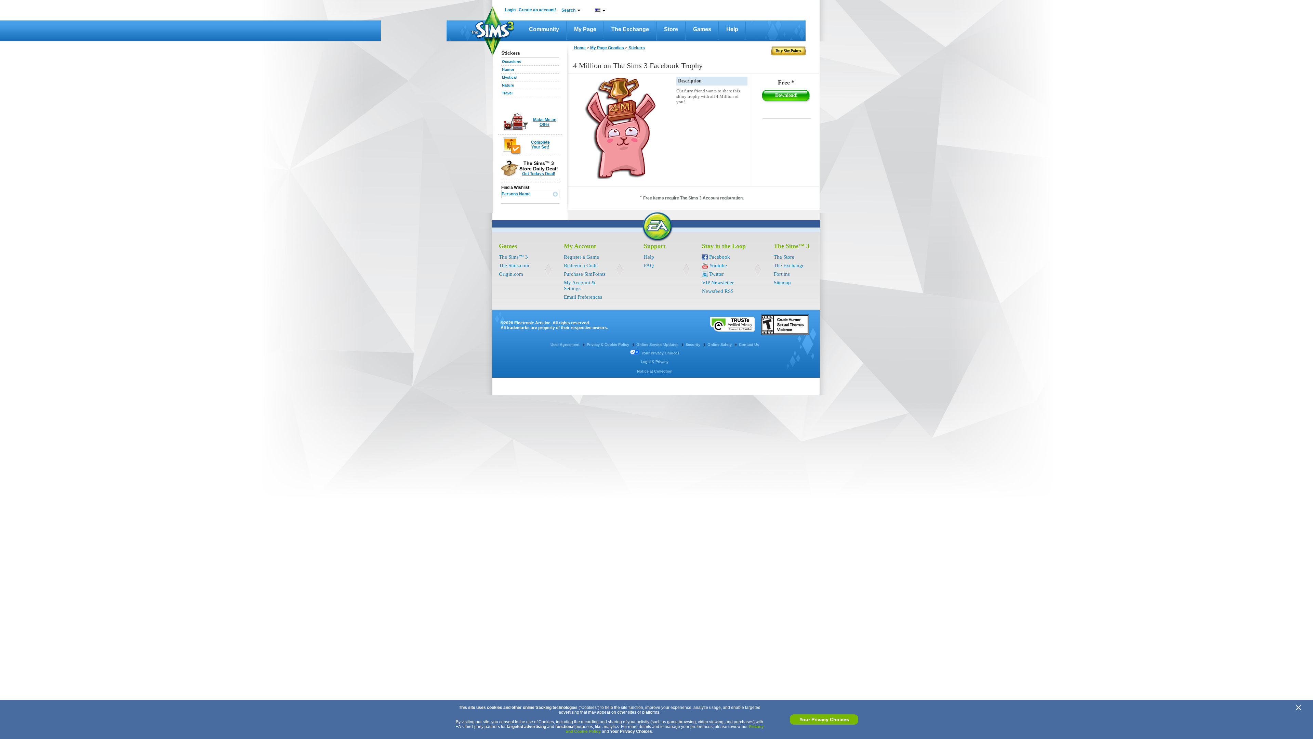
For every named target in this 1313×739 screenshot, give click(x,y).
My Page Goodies (607, 48)
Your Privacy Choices (824, 719)
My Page (585, 29)
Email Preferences (583, 297)
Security (693, 344)
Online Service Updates (657, 344)
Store (671, 29)
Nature (508, 85)
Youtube (718, 265)
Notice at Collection (655, 371)
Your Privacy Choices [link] (660, 353)
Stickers (636, 48)
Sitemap (782, 282)
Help (732, 29)
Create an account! (537, 10)
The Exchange (630, 29)
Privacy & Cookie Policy (608, 344)
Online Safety (720, 344)
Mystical (509, 77)
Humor (508, 69)
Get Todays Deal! (538, 173)
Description (690, 80)
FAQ (649, 265)
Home (580, 48)
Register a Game (581, 257)
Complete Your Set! (540, 145)
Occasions (511, 62)
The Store (784, 257)
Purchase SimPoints (585, 274)
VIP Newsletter (718, 282)
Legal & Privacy (654, 362)
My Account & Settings (580, 285)
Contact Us (749, 344)
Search (568, 10)
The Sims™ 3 (513, 257)
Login (510, 10)
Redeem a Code (581, 265)
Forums (782, 274)
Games (702, 29)
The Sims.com (514, 265)
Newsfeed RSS (717, 291)
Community (544, 29)
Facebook (719, 257)
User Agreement (566, 344)
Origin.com (511, 274)
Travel (507, 93)
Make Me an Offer (544, 122)
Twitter (716, 274)
